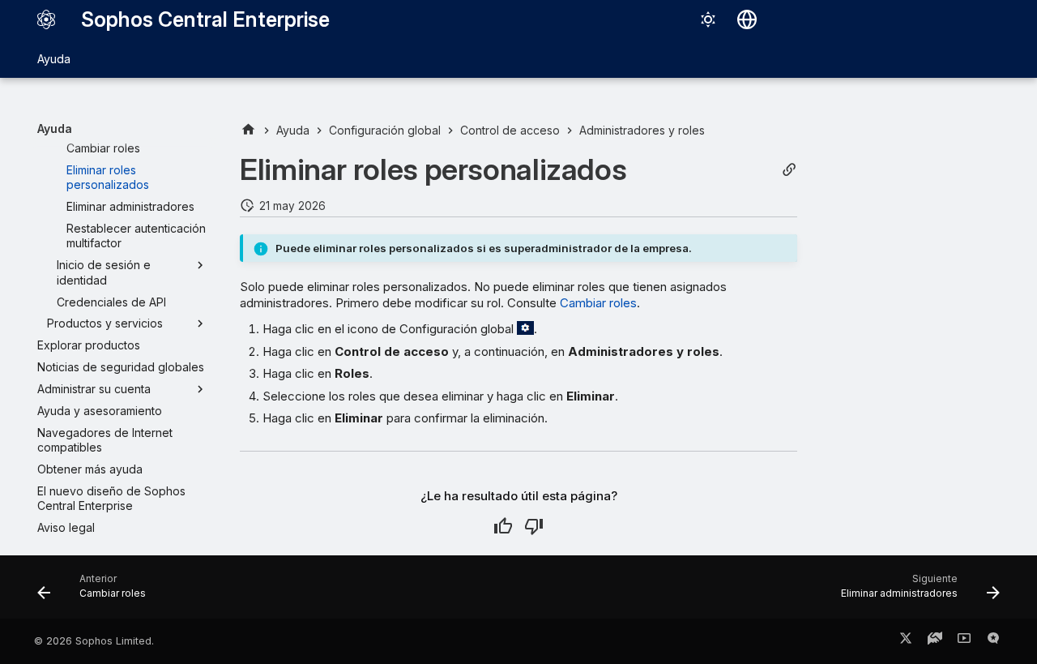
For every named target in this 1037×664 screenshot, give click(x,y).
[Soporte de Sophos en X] (906, 641)
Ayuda (53, 59)
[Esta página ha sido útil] (503, 526)
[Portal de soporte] (935, 641)
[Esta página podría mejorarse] (534, 526)
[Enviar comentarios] (993, 641)
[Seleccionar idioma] (747, 19)
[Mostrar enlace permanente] (789, 169)
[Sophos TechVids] (964, 641)
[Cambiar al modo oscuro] (708, 19)
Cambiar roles (598, 303)
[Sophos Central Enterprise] (46, 19)
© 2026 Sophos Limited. (94, 641)
